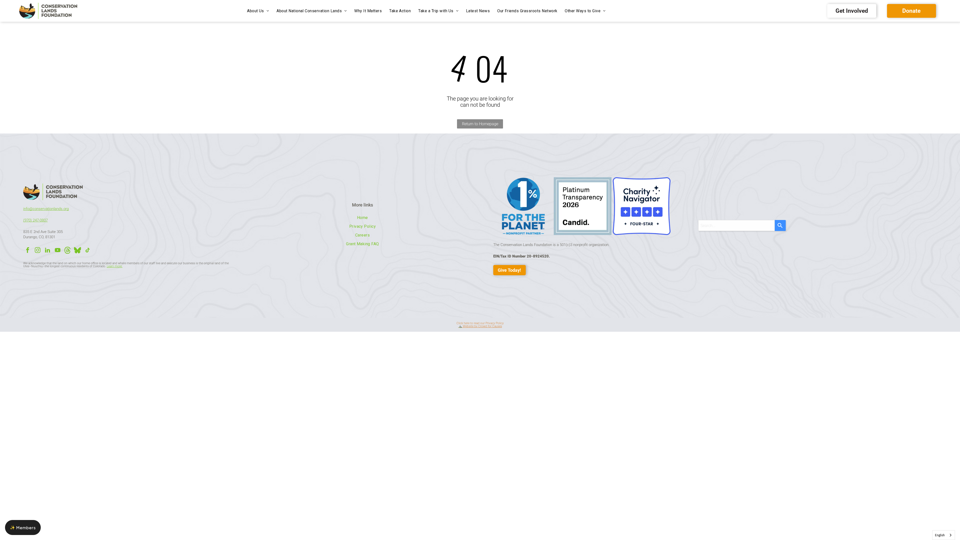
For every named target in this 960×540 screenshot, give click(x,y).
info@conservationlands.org (46, 208)
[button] (23, 527)
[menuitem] (258, 11)
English (940, 535)
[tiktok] (87, 251)
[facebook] (27, 251)
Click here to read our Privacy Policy (480, 323)
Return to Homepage (480, 124)
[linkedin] (47, 251)
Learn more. (114, 266)
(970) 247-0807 (35, 220)
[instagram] (37, 251)
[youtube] (57, 251)
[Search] (780, 225)
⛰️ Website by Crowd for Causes (480, 326)
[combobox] (736, 225)
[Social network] (67, 251)
